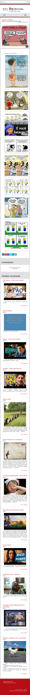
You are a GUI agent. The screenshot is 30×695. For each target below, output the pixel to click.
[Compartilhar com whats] (16, 254)
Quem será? (7, 399)
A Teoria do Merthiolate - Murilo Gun (15, 476)
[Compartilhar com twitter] (10, 254)
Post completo (24, 305)
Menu (4, 15)
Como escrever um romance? (13, 439)
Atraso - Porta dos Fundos (11, 339)
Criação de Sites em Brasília (21, 690)
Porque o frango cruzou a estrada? (14, 638)
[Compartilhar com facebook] (8, 254)
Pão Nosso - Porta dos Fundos (13, 280)
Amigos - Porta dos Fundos (12, 368)
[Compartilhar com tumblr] (3, 254)
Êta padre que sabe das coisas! (13, 510)
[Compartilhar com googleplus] (5, 254)
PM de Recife (7, 311)
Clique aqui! (15, 268)
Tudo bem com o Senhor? (11, 574)
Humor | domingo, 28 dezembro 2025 (11, 21)
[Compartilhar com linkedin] (13, 254)
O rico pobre (7, 545)
